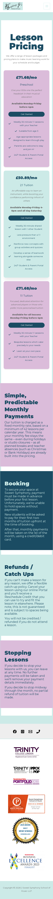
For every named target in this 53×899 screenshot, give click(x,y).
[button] (26, 114)
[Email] (30, 731)
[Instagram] (22, 731)
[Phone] (38, 731)
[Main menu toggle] (47, 6)
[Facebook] (15, 731)
